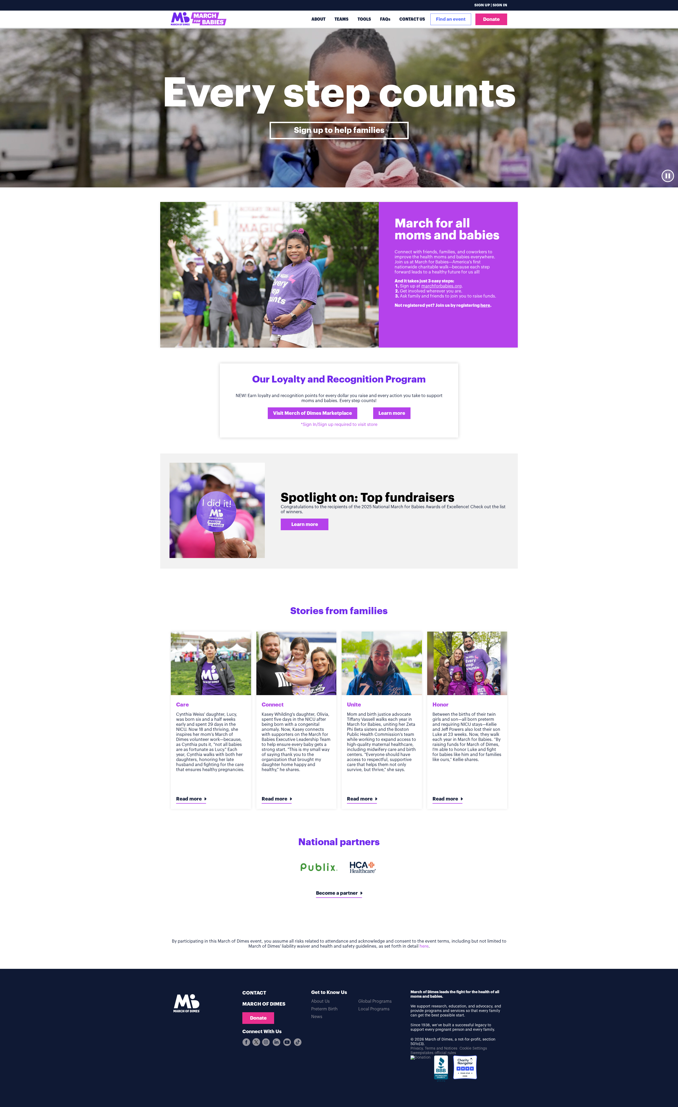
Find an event (451, 19)
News (316, 1017)
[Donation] (420, 1057)
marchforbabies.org (441, 286)
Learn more (391, 413)
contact (254, 993)
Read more (189, 798)
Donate (491, 19)
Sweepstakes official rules (433, 1053)
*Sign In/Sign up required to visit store (339, 424)
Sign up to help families (339, 130)
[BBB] (441, 1070)
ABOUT (318, 19)
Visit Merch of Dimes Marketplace (312, 413)
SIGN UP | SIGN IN (490, 5)
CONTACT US (412, 19)
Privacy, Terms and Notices (434, 1048)
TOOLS (364, 19)
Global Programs (375, 1001)
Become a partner (337, 893)
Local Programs (374, 1009)
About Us (320, 1001)
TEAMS (341, 19)
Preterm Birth (324, 1009)
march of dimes (264, 1004)
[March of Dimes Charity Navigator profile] (465, 1068)
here (485, 305)
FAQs (385, 19)
